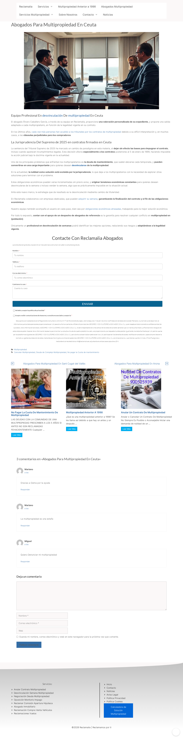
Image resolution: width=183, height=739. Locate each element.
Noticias (108, 14)
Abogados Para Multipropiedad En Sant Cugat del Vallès (54, 363)
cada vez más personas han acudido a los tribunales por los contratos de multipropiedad (77, 131)
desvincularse (79, 165)
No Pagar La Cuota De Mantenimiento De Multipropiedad (34, 413)
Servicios (43, 6)
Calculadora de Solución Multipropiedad (118, 710)
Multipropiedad (20, 349)
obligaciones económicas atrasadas (103, 209)
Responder (25, 489)
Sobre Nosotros (68, 14)
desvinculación (52, 115)
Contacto (88, 14)
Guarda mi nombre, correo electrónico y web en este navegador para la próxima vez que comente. (69, 636)
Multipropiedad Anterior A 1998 (84, 412)
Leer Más (17, 435)
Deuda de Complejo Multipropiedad (51, 352)
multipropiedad (79, 115)
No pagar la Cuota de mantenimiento (83, 352)
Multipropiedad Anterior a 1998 (77, 6)
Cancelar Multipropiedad (24, 352)
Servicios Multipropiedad (34, 14)
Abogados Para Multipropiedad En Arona (137, 363)
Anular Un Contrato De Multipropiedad (143, 412)
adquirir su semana (88, 198)
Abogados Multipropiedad (117, 6)
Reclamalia (25, 6)
